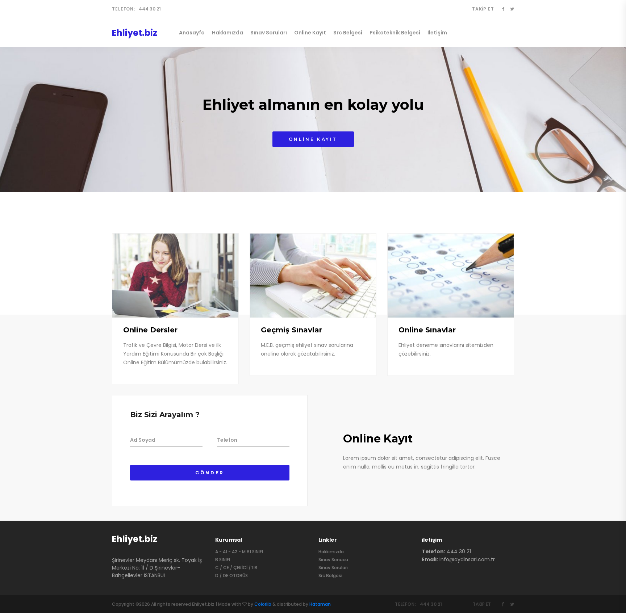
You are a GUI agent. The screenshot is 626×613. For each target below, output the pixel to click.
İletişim (437, 32)
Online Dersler (150, 330)
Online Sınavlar (427, 330)
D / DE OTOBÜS (231, 575)
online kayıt (313, 139)
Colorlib (262, 604)
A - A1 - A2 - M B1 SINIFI (239, 552)
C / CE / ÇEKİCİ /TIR (236, 567)
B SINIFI (222, 560)
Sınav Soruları (268, 32)
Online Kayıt (310, 32)
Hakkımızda (227, 32)
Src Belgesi (347, 32)
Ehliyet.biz (134, 539)
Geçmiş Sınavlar (291, 330)
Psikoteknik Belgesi (395, 32)
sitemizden (479, 345)
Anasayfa (192, 32)
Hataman (320, 604)
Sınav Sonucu (333, 560)
